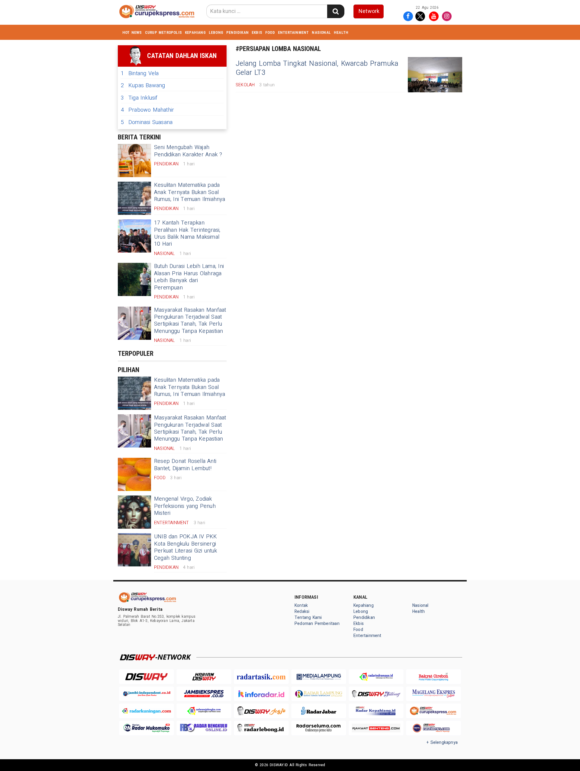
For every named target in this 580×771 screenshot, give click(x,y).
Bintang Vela (140, 73)
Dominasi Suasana (146, 122)
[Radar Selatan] (433, 728)
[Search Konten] (335, 11)
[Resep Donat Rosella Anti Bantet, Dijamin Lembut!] (134, 474)
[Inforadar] (261, 694)
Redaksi (302, 611)
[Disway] (146, 676)
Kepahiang (195, 32)
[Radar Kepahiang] (376, 710)
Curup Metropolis (163, 32)
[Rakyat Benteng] (376, 728)
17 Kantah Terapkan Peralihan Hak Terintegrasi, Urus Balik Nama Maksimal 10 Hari (187, 233)
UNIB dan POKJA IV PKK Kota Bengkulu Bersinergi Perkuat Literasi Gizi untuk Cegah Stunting (185, 547)
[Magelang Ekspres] (433, 694)
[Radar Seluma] (318, 728)
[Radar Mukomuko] (146, 728)
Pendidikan (237, 32)
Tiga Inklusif (139, 97)
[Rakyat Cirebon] (433, 676)
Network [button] (369, 11)
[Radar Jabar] (318, 710)
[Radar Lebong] (261, 728)
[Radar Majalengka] (204, 710)
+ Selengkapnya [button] (442, 742)
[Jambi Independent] (146, 694)
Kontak (301, 605)
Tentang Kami (308, 617)
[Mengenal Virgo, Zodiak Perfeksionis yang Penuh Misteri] (134, 512)
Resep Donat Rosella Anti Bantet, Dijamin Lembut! (185, 464)
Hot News (132, 32)
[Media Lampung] (318, 676)
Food (270, 32)
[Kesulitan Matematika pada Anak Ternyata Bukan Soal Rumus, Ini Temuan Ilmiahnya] (134, 198)
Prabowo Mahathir (147, 110)
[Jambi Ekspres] (204, 694)
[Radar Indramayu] (376, 676)
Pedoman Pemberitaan (317, 623)
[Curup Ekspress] (433, 710)
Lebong (216, 32)
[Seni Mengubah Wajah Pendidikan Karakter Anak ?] (134, 160)
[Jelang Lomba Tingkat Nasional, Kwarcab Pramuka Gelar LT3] (435, 74)
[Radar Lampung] (318, 694)
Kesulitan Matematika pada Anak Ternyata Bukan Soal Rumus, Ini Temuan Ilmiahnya (189, 192)
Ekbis (257, 32)
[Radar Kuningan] (146, 710)
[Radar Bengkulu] (204, 728)
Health (341, 32)
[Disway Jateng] (376, 694)
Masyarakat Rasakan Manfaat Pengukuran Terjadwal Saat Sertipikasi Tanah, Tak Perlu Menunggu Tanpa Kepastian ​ (190, 320)
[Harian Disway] (204, 676)
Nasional (321, 32)
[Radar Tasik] (261, 676)
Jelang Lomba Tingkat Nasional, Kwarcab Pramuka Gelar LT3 (317, 68)
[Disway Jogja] (261, 710)
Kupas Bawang (143, 85)
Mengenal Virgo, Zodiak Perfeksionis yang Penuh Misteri (185, 506)
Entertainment (293, 32)
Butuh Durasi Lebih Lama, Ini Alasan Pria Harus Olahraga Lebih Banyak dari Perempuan (189, 277)
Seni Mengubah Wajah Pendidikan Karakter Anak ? (188, 150)
